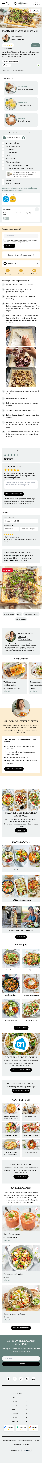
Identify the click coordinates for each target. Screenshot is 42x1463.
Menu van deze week (21, 1091)
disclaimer (20, 190)
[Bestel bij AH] (6, 199)
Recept (36, 45)
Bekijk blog (21, 830)
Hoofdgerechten (9, 614)
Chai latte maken (24, 121)
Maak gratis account (14, 769)
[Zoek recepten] (7, 3)
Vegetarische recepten (31, 614)
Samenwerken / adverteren (21, 1444)
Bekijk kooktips (21, 1176)
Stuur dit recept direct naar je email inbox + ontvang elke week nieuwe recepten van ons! (22, 241)
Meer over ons (21, 732)
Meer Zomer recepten (21, 1328)
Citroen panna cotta (25, 105)
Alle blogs (21, 936)
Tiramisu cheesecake (25, 89)
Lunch (19, 614)
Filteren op (8, 525)
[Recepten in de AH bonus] (21, 1044)
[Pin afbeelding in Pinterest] (7, 570)
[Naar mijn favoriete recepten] (34, 3)
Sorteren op (9, 517)
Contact (36, 1440)
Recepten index (21, 1028)
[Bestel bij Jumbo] (13, 199)
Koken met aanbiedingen (21, 1069)
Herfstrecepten (21, 619)
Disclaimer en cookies (25, 1440)
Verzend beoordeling (13, 494)
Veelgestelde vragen (9, 1440)
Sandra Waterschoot (19, 39)
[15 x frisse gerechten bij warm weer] (21, 800)
